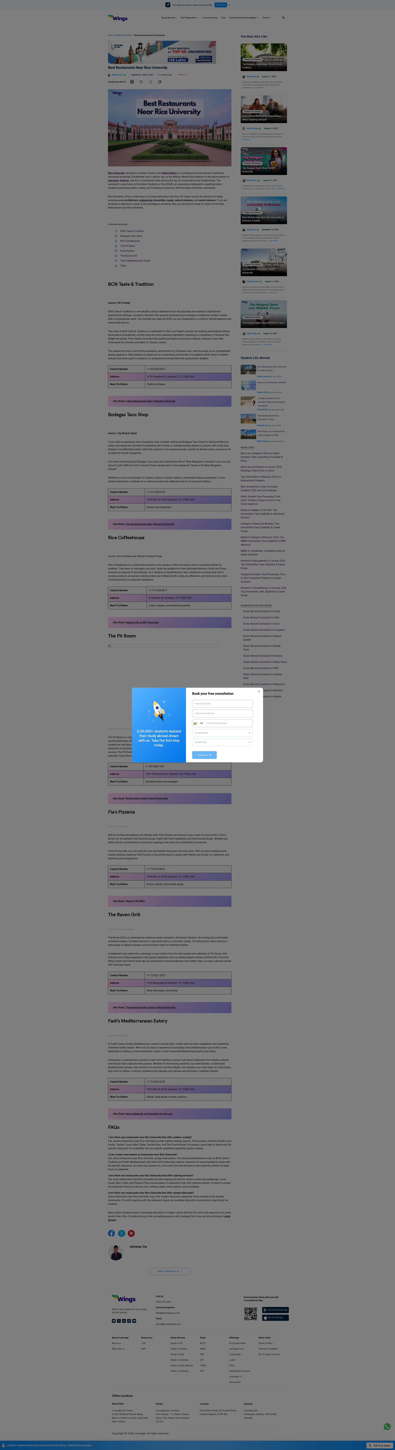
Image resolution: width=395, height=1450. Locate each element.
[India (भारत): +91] (195, 723)
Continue (203, 755)
